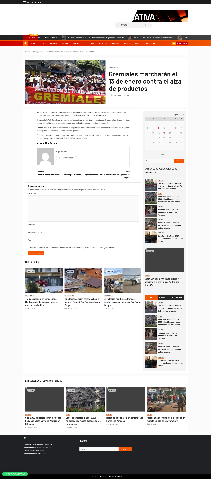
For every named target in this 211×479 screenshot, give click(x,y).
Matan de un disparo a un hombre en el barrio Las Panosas (136, 38)
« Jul (162, 154)
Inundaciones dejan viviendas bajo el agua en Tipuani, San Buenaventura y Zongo (82, 302)
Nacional (53, 43)
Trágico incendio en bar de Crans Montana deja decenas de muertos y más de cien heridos (42, 302)
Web (29, 240)
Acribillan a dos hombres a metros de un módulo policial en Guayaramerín (169, 225)
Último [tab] (149, 298)
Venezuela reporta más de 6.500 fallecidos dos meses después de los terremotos (78, 38)
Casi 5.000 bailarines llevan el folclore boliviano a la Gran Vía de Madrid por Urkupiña (170, 186)
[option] (164, 185)
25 (153, 143)
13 (164, 133)
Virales (127, 43)
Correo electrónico (35, 232)
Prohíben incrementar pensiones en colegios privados (59, 173)
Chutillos (77, 43)
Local (42, 43)
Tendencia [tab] (178, 298)
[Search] (170, 43)
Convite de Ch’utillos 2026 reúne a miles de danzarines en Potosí (170, 238)
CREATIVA (61, 152)
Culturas (90, 43)
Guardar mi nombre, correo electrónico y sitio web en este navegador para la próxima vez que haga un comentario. (73, 248)
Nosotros (150, 43)
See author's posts (66, 158)
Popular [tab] (164, 298)
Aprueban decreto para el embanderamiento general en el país (107, 175)
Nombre (31, 225)
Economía (115, 43)
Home (33, 43)
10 (147, 133)
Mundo (65, 43)
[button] (15, 474)
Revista (138, 43)
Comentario (33, 193)
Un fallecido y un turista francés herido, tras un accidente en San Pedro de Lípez (122, 302)
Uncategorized (113, 67)
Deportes (103, 43)
